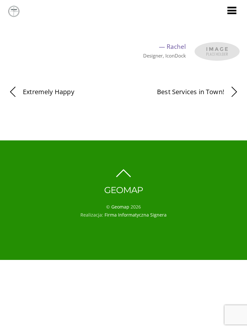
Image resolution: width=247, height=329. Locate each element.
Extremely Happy (48, 91)
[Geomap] (13, 14)
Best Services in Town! (190, 91)
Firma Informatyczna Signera (136, 215)
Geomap (120, 207)
